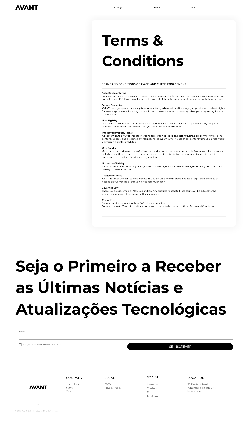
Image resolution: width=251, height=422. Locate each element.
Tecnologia (73, 384)
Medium (152, 396)
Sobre (69, 387)
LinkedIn (152, 384)
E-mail (23, 331)
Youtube (152, 388)
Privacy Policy (112, 387)
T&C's (107, 384)
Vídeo (69, 391)
